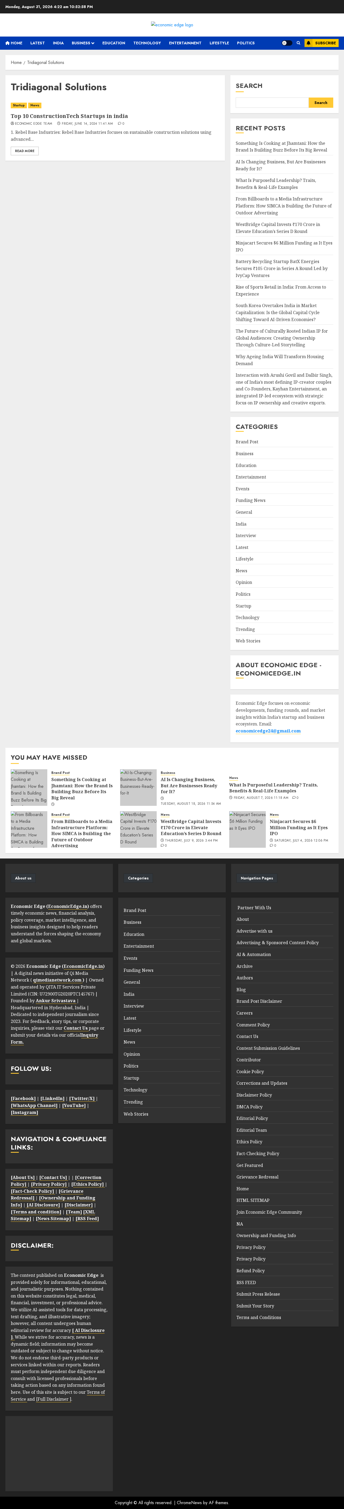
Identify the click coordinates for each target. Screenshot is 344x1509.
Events (242, 489)
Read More (24, 151)
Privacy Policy (251, 1247)
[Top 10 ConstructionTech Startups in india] (115, 105)
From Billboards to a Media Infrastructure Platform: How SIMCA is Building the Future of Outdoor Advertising (284, 205)
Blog (241, 990)
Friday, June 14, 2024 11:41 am (87, 124)
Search (249, 85)
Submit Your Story (255, 1306)
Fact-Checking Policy (257, 1153)
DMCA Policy (249, 1107)
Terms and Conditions (258, 1317)
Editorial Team (251, 1130)
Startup (19, 105)
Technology (147, 43)
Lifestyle (219, 43)
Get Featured (249, 1165)
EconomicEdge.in (67, 906)
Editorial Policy (252, 1118)
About (242, 919)
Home (16, 43)
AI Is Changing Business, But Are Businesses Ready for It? (189, 786)
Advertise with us (254, 931)
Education (113, 43)
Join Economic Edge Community (269, 1212)
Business (81, 43)
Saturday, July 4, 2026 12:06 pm (301, 841)
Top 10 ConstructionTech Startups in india (69, 116)
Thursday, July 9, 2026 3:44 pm (191, 841)
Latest (37, 43)
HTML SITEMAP (253, 1200)
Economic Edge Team (33, 124)
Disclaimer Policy (254, 1095)
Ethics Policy (249, 1142)
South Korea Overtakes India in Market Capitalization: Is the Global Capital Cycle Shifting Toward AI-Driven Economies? (278, 312)
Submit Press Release (258, 1294)
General (244, 512)
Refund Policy (250, 1271)
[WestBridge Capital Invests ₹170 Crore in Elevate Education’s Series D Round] (138, 829)
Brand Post (247, 442)
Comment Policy (253, 1025)
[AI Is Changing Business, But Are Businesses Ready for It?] (138, 787)
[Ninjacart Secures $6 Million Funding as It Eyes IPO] (247, 829)
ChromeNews (189, 1503)
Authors (244, 978)
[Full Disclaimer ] (53, 1399)
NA (239, 1224)
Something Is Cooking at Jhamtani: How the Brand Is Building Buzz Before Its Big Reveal (281, 146)
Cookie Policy (250, 1072)
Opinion (244, 582)
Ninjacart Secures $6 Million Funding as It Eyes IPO (299, 827)
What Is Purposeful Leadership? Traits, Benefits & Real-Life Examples (273, 788)
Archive (244, 966)
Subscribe (325, 43)
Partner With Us (253, 908)
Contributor (248, 1060)
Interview (246, 535)
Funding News (251, 500)
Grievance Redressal (257, 1177)
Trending (245, 629)
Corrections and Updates (261, 1083)
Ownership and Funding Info (266, 1235)
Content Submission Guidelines (268, 1048)
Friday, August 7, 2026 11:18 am (261, 798)
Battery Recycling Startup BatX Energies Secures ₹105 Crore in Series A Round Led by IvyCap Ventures (282, 268)
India (58, 43)
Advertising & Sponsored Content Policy (277, 943)
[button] (298, 43)
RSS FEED (246, 1282)
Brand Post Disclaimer (259, 1001)
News (34, 105)
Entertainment (185, 43)
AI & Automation (253, 954)
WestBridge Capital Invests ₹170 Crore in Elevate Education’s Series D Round (191, 827)
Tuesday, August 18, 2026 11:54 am (191, 804)
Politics (246, 43)
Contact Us (247, 1036)
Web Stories (248, 641)
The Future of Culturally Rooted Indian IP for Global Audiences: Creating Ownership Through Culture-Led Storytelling (282, 338)
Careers (244, 1013)
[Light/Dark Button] (287, 43)
